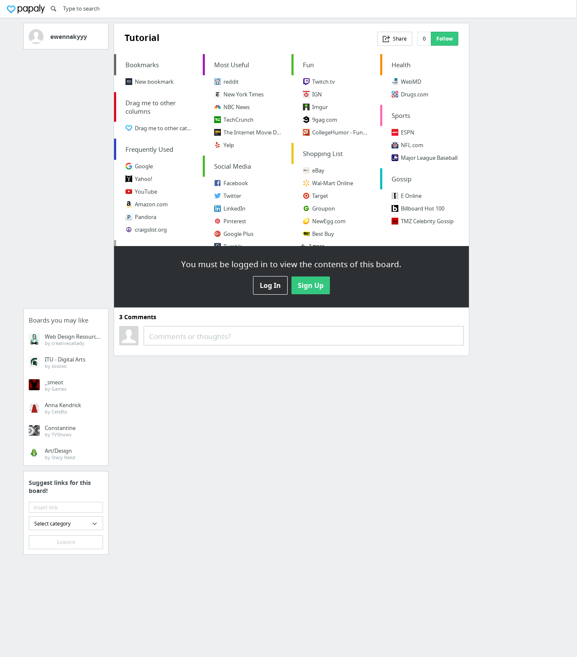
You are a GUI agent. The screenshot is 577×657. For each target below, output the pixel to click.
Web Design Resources (73, 339)
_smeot (55, 385)
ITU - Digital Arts (65, 362)
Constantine (60, 431)
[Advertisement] (66, 181)
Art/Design (60, 453)
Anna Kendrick (63, 408)
